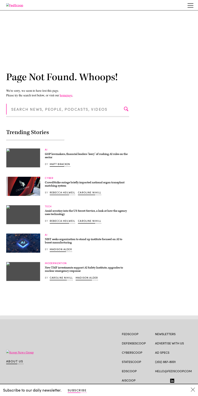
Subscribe (77, 390)
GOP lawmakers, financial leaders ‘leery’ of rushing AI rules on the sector (86, 155)
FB (157, 380)
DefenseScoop (134, 343)
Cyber (49, 178)
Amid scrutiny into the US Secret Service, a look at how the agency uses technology (86, 212)
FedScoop (130, 334)
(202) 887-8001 (165, 362)
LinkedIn (172, 380)
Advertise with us (169, 343)
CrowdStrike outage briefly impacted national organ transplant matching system (85, 184)
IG (178, 380)
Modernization (56, 263)
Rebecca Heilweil (62, 192)
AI (46, 149)
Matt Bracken (60, 164)
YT (185, 380)
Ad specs (162, 352)
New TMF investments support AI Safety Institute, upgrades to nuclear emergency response (84, 269)
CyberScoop (132, 352)
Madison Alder (61, 249)
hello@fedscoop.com (173, 371)
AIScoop (129, 380)
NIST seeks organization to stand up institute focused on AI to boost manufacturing (83, 241)
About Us (14, 361)
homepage (66, 95)
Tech (48, 206)
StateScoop (131, 362)
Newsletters (165, 334)
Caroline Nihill (89, 192)
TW (164, 380)
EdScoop (129, 371)
